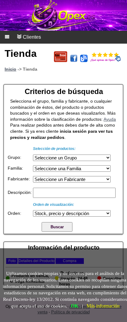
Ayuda (110, 119)
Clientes (31, 37)
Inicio (10, 69)
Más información (103, 305)
